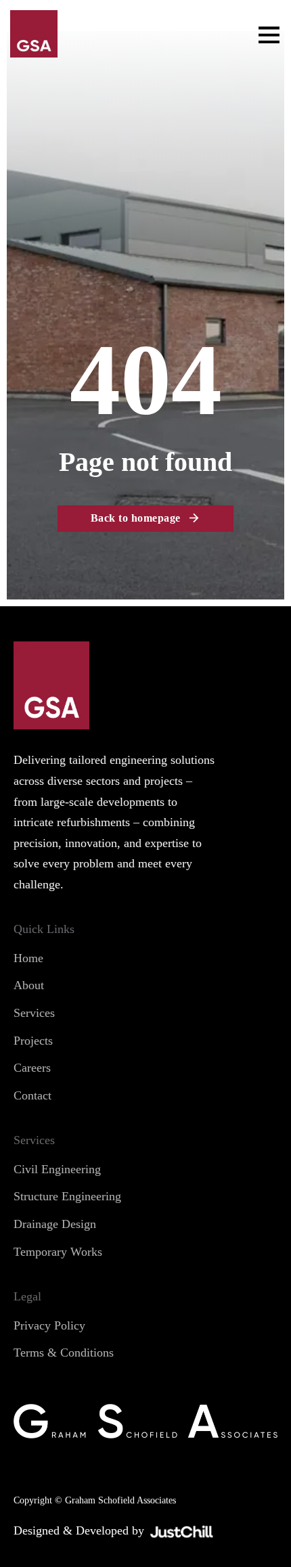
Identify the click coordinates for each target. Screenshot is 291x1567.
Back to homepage (136, 518)
